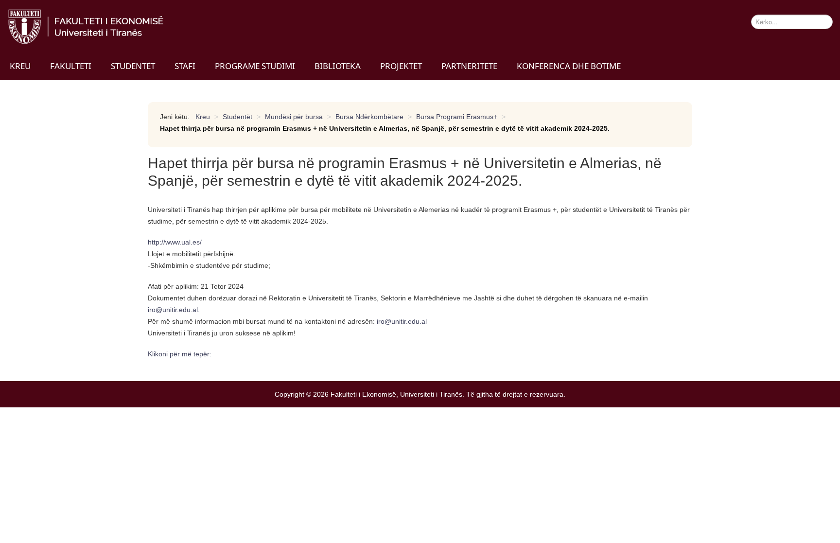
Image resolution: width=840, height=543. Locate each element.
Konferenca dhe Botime (569, 65)
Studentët (133, 65)
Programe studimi (255, 65)
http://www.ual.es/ (175, 242)
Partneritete (469, 65)
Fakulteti (70, 65)
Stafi (185, 65)
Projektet (401, 65)
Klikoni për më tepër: (180, 354)
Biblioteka (338, 65)
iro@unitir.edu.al (173, 310)
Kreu (20, 65)
